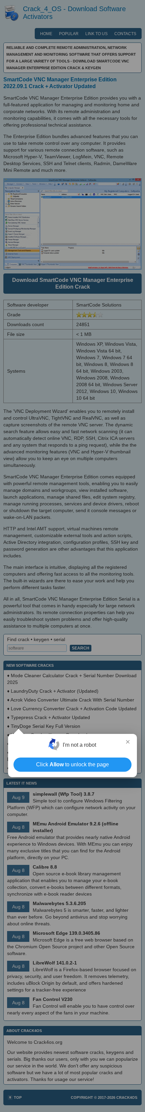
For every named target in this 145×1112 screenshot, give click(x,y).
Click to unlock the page (72, 764)
